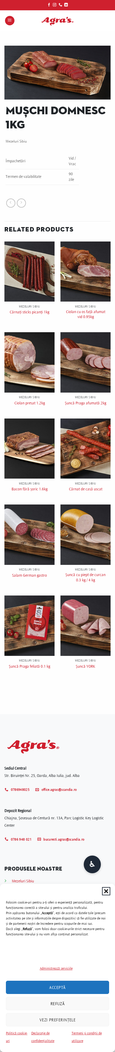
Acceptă (57, 987)
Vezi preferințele (58, 1020)
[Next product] (10, 203)
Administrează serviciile (56, 968)
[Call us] (60, 5)
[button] (106, 891)
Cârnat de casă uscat (85, 489)
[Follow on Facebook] (49, 5)
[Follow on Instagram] (54, 5)
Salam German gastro (29, 575)
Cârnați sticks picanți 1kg (29, 312)
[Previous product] (21, 203)
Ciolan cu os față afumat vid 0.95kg (85, 314)
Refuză (57, 1003)
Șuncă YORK (85, 666)
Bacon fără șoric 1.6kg (29, 489)
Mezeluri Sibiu (16, 141)
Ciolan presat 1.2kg (29, 403)
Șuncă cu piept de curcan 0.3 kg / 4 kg (85, 577)
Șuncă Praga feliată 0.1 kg (29, 666)
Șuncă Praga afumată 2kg (85, 403)
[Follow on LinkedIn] (66, 5)
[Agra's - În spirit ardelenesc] (57, 20)
